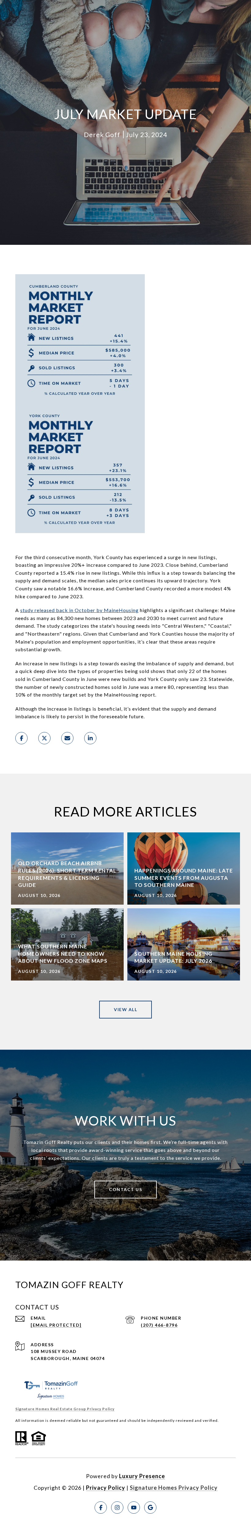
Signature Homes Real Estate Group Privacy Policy (64, 1409)
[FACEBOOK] (101, 1507)
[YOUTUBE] (134, 1507)
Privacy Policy (105, 1487)
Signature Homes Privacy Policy (174, 1487)
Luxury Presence (142, 1476)
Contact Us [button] (125, 1189)
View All (125, 1009)
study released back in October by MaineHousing (79, 610)
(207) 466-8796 (159, 1325)
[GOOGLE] (150, 1507)
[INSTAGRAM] (117, 1507)
